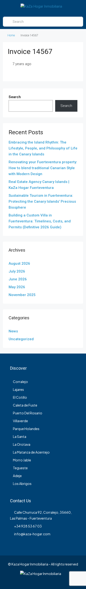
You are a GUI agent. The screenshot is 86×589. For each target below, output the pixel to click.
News (13, 331)
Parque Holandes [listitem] (26, 428)
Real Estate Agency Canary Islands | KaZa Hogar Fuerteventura (39, 185)
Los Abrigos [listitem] (22, 483)
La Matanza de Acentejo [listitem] (31, 452)
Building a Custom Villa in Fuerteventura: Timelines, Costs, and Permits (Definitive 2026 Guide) (40, 221)
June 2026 (18, 279)
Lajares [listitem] (18, 389)
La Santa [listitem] (19, 436)
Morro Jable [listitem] (22, 460)
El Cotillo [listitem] (20, 397)
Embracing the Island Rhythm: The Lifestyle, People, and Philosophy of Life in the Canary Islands (43, 148)
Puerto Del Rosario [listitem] (27, 413)
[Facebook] (34, 580)
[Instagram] (43, 580)
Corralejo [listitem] (20, 381)
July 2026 (17, 271)
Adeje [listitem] (17, 476)
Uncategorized (21, 339)
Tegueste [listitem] (20, 468)
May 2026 (17, 287)
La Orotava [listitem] (21, 444)
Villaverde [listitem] (20, 421)
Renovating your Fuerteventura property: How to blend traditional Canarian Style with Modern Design (43, 168)
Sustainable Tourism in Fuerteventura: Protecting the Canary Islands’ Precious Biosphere (42, 201)
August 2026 (19, 263)
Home (11, 35)
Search (15, 97)
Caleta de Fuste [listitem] (25, 405)
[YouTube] (51, 580)
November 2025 (22, 295)
